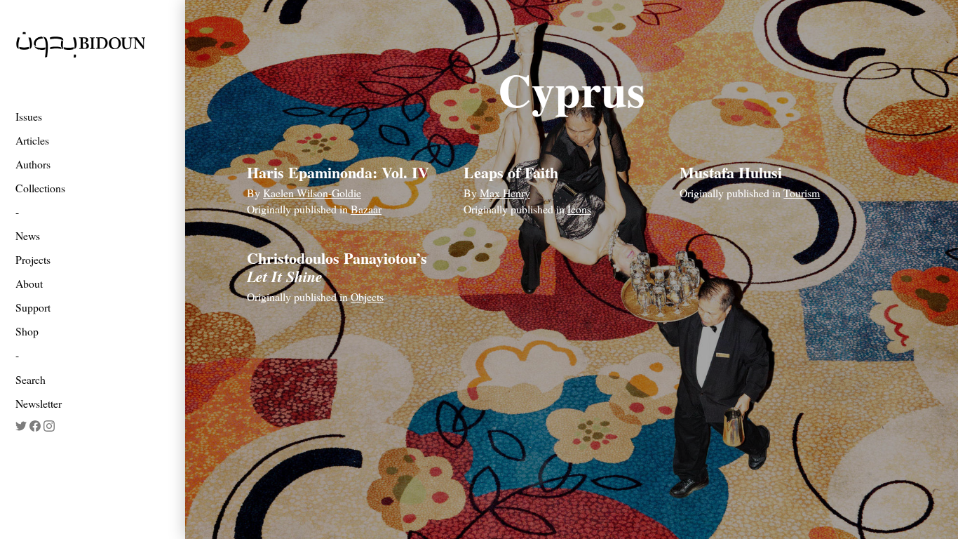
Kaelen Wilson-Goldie (312, 192)
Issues (28, 116)
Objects (367, 296)
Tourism (801, 192)
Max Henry (505, 192)
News (27, 235)
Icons (579, 208)
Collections (40, 187)
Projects (32, 259)
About (29, 283)
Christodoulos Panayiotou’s (337, 266)
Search (30, 379)
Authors (32, 164)
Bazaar (366, 208)
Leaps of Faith (511, 172)
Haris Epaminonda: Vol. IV (338, 172)
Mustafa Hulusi (731, 172)
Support (32, 307)
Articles (32, 140)
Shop (27, 331)
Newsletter (38, 403)
